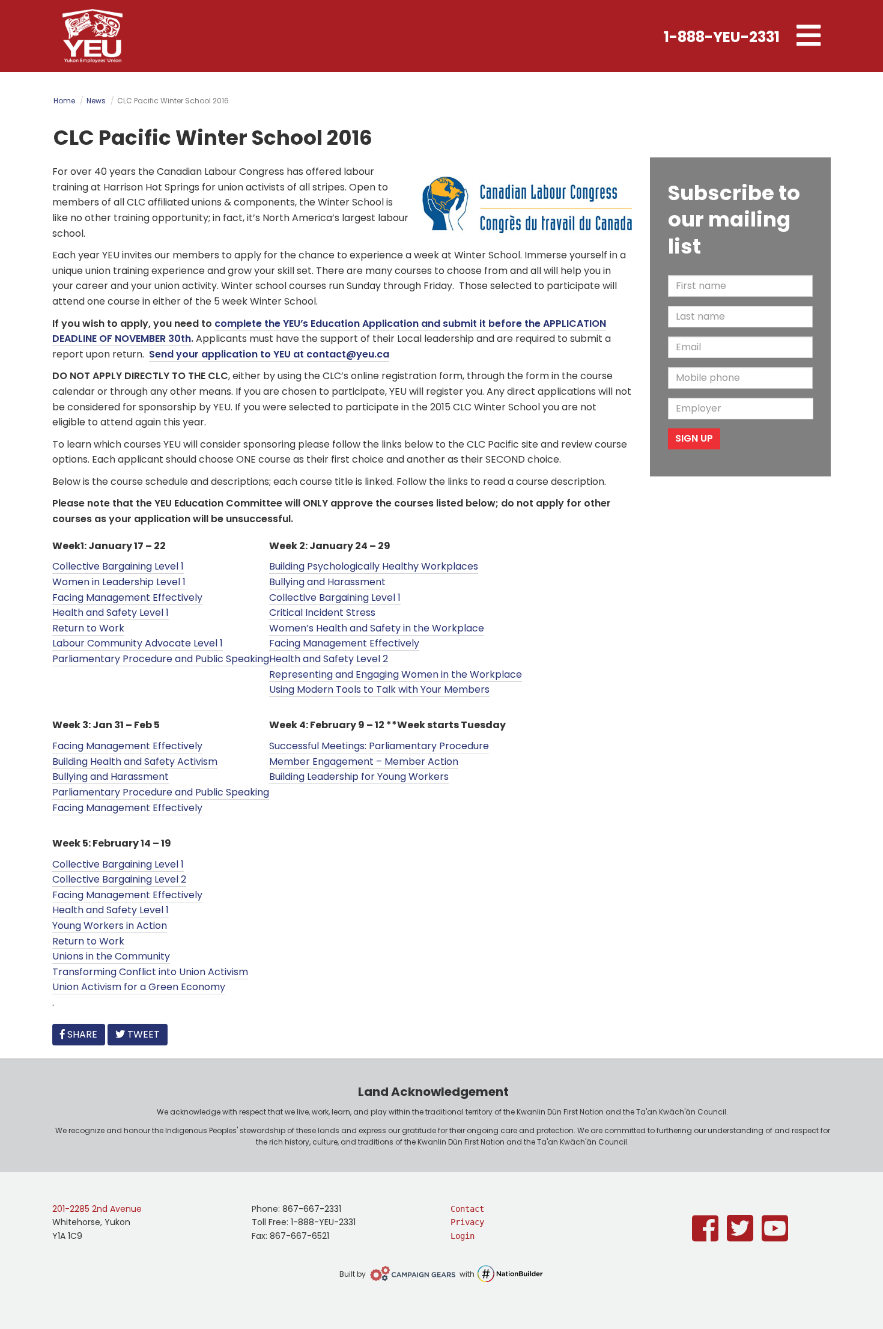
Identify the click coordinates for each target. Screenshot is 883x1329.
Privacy (467, 1222)
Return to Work (88, 628)
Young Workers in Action (109, 925)
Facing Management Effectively (127, 597)
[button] (808, 36)
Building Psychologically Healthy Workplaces (373, 566)
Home (64, 101)
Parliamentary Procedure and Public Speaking (160, 659)
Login (463, 1236)
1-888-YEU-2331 (722, 37)
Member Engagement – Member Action (363, 761)
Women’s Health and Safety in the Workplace (376, 628)
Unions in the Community (111, 956)
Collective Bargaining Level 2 (119, 879)
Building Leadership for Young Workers (359, 776)
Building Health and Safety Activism (134, 761)
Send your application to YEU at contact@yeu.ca (269, 354)
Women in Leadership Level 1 (119, 582)
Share (84, 1034)
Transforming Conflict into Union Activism (150, 972)
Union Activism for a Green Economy (138, 987)
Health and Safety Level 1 (110, 612)
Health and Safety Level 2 (328, 659)
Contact (467, 1209)
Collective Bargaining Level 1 (118, 566)
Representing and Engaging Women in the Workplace (395, 674)
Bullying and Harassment (327, 582)
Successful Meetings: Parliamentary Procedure (379, 746)
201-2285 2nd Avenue (97, 1209)
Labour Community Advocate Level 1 (137, 643)
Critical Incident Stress (322, 612)
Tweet (142, 1034)
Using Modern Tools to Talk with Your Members (379, 689)
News (96, 101)
